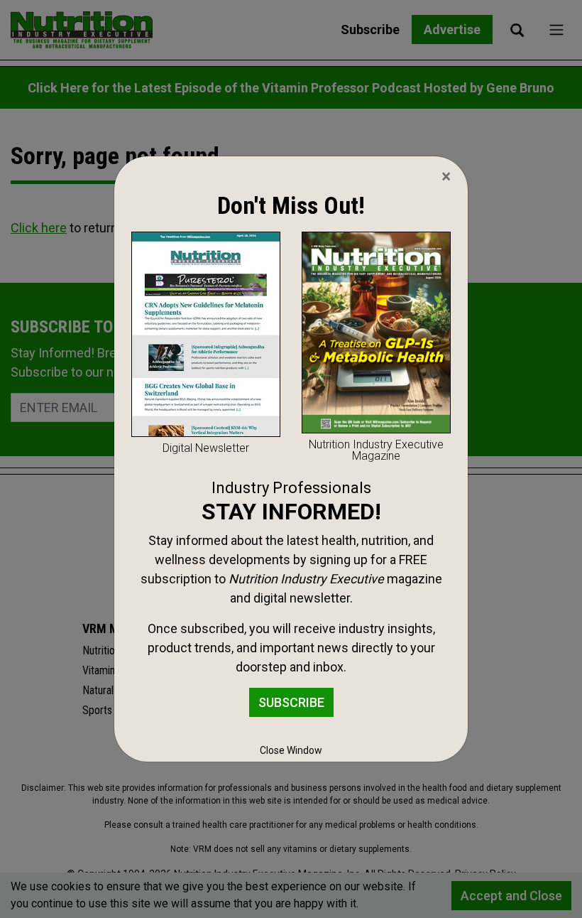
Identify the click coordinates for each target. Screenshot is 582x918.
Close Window (291, 750)
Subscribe (291, 702)
